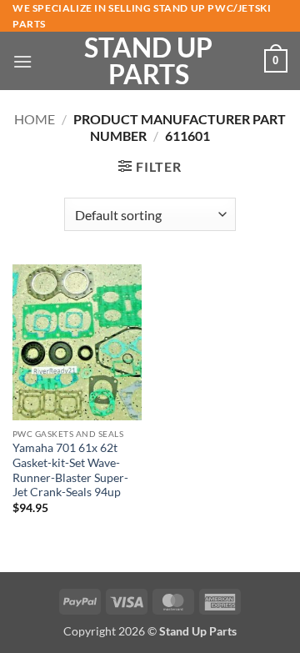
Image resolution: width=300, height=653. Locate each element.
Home (34, 119)
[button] (22, 61)
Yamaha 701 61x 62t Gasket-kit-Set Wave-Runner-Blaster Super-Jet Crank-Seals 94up (70, 470)
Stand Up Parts (148, 61)
